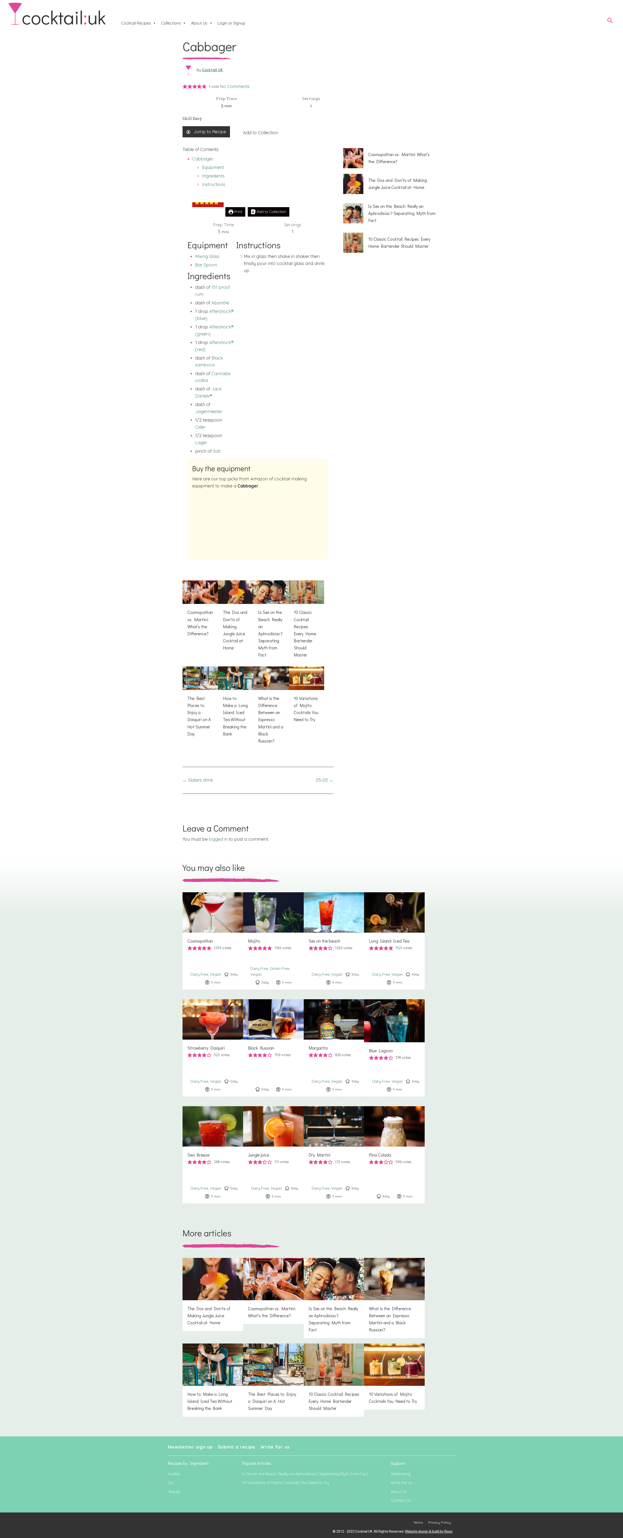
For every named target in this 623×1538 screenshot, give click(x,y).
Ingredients (213, 176)
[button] (185, 86)
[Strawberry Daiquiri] (213, 1047)
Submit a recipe (237, 1447)
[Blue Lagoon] (394, 1047)
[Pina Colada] (394, 1154)
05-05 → (324, 780)
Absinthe (220, 303)
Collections (171, 23)
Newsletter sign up (190, 1447)
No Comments (235, 86)
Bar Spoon (206, 265)
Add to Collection (260, 132)
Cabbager (202, 159)
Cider (200, 427)
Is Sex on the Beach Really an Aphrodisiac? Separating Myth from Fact (305, 1473)
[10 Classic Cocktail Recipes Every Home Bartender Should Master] (306, 621)
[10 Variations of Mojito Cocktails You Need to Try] (306, 697)
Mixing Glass (207, 256)
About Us (199, 23)
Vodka (174, 1473)
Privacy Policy (439, 1522)
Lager (201, 442)
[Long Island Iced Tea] (394, 941)
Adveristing (401, 1473)
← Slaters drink (198, 780)
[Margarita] (334, 1047)
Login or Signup (231, 23)
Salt (216, 451)
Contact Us (401, 1500)
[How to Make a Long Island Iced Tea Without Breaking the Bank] (236, 704)
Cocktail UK (212, 69)
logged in (218, 839)
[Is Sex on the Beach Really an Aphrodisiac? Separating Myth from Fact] (271, 621)
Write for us (275, 1447)
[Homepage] (57, 14)
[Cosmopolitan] (213, 941)
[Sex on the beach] (334, 941)
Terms (418, 1522)
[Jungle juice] (273, 1154)
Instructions (213, 184)
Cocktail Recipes (136, 23)
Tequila (174, 1491)
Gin (171, 1482)
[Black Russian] (273, 1047)
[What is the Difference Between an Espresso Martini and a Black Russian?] (271, 707)
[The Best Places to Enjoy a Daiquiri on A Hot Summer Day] (200, 704)
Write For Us (401, 1482)
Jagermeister (208, 411)
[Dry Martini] (334, 1154)
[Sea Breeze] (213, 1154)
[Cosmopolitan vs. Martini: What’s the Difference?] (200, 611)
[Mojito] (273, 941)
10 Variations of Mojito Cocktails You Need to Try (285, 1482)
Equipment (213, 167)
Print (237, 211)
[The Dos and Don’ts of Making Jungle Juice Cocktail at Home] (236, 618)
